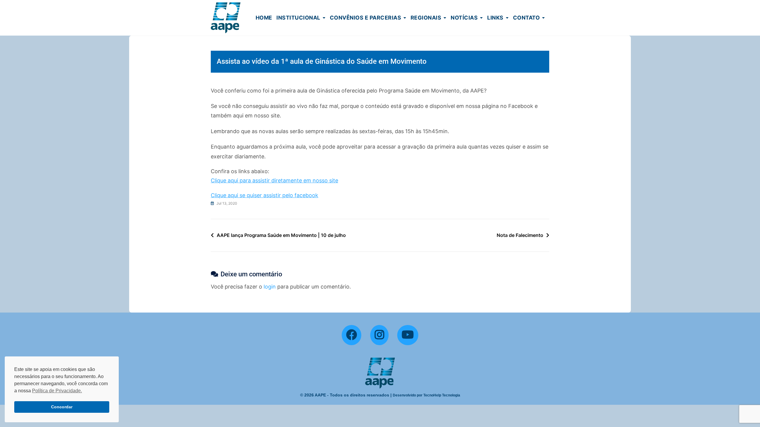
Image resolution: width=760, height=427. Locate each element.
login (270, 286)
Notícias (464, 18)
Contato (526, 18)
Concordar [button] (61, 406)
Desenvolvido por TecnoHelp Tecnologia (426, 395)
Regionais (426, 18)
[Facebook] (351, 335)
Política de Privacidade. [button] (57, 390)
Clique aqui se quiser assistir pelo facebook (264, 195)
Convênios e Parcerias (365, 18)
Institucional (298, 18)
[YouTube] (407, 335)
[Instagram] (379, 335)
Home (264, 18)
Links (495, 18)
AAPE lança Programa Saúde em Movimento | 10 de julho (281, 235)
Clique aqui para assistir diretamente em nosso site (274, 180)
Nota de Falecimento (520, 235)
